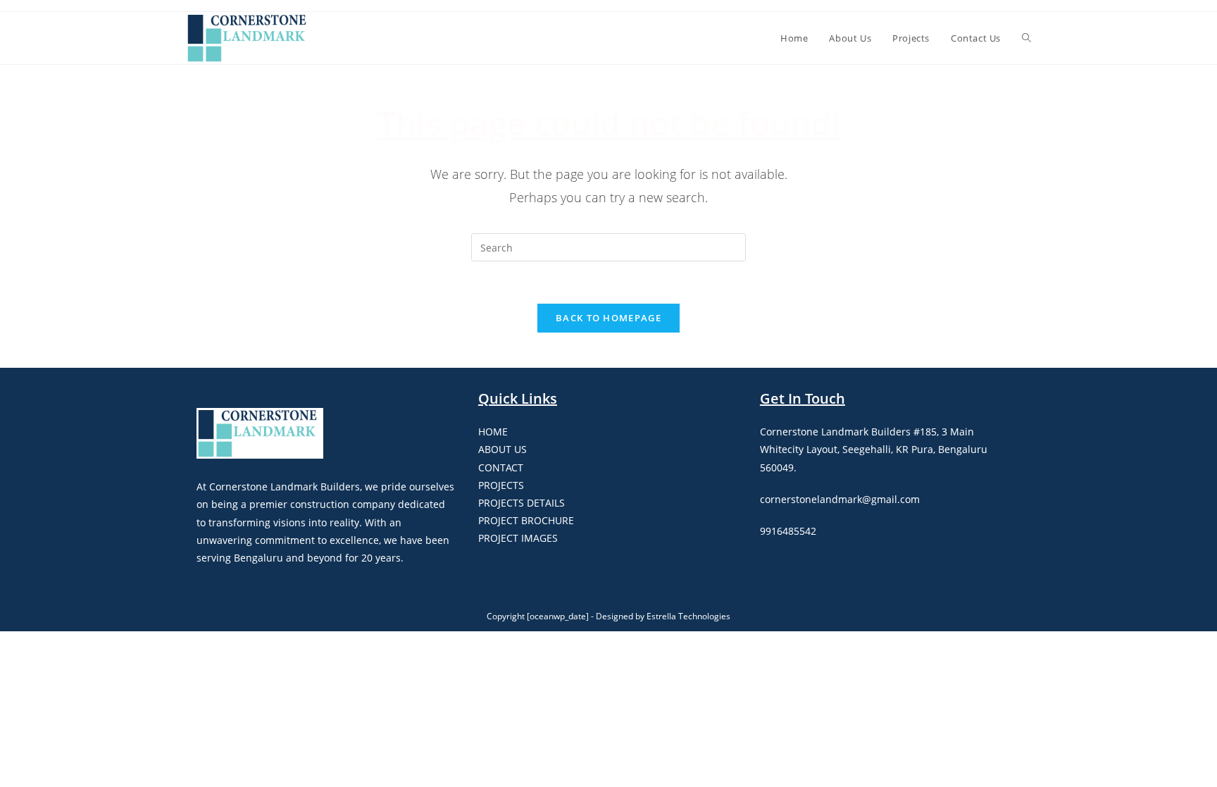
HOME (493, 431)
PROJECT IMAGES (518, 538)
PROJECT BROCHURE (526, 520)
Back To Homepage (608, 317)
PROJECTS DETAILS (521, 502)
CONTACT (500, 467)
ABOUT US (502, 449)
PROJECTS (501, 485)
